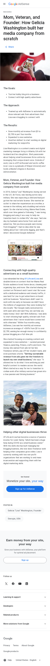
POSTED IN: (8, 505)
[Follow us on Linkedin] (27, 584)
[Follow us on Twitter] (6, 584)
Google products (11, 651)
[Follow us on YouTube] (20, 584)
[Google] (7, 639)
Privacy (6, 645)
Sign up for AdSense (25, 489)
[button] (25, 597)
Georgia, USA (14, 518)
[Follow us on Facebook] (13, 584)
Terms (16, 645)
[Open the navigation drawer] (4, 4)
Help (9, 660)
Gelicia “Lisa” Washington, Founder (24, 510)
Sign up (25, 560)
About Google (28, 645)
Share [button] (11, 47)
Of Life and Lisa (32, 279)
